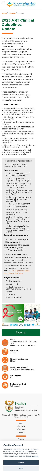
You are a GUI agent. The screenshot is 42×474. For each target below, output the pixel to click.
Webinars (21, 429)
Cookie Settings (32, 456)
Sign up (21, 332)
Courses (12, 13)
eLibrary (21, 432)
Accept (21, 462)
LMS (21, 423)
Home (4, 13)
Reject (21, 468)
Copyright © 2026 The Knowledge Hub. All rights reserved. (21, 416)
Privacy (21, 439)
